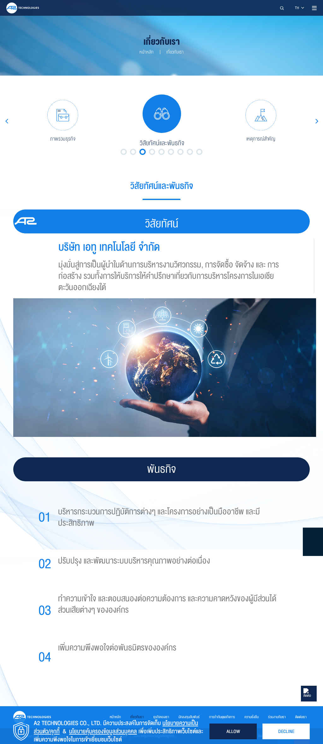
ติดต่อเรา (301, 717)
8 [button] (190, 152)
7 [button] (180, 152)
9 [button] (199, 152)
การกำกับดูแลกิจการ (222, 717)
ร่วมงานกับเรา (277, 717)
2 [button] (133, 152)
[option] (62, 121)
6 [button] (171, 152)
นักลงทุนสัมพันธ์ (189, 717)
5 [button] (161, 152)
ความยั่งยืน (251, 717)
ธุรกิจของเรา (161, 717)
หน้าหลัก (146, 52)
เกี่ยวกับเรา (175, 52)
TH (297, 8)
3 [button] (142, 152)
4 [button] (152, 152)
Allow (233, 731)
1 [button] (123, 152)
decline (286, 731)
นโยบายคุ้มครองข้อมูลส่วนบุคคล (103, 731)
